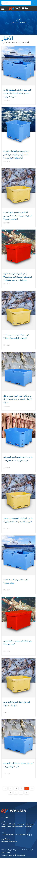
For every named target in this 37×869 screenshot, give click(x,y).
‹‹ (5, 788)
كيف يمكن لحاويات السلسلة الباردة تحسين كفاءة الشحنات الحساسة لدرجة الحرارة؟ (17, 93)
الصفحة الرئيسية (20, 22)
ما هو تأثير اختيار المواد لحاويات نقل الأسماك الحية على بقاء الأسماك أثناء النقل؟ (17, 399)
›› (26, 792)
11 (15, 792)
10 (10, 792)
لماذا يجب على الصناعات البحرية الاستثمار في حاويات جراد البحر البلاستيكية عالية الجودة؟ (16, 154)
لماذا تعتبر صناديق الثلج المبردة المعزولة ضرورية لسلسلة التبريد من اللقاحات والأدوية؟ (17, 215)
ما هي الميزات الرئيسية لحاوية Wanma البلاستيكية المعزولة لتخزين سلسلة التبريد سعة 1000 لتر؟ (17, 276)
